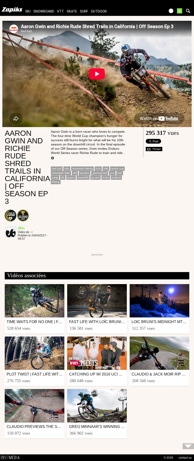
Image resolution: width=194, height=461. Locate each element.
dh (62, 177)
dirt (75, 173)
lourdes (84, 173)
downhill (83, 177)
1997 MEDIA (11, 457)
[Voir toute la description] (52, 158)
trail (119, 173)
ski (28, 11)
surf (84, 11)
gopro (71, 177)
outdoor (99, 11)
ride (66, 168)
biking (56, 182)
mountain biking (82, 168)
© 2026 (168, 457)
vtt (60, 11)
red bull (57, 168)
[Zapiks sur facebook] (151, 12)
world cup (117, 168)
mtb (106, 168)
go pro (95, 177)
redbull (116, 177)
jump (55, 177)
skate (72, 11)
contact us (185, 457)
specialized (99, 173)
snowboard (43, 11)
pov (112, 173)
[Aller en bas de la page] (188, 446)
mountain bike (61, 173)
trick (98, 168)
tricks (105, 177)
